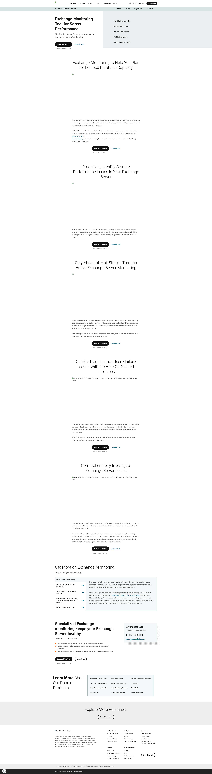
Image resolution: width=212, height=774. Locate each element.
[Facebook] (142, 748)
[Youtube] (152, 748)
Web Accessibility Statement (92, 766)
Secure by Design (112, 756)
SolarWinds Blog (146, 733)
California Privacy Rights (77, 766)
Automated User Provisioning (98, 678)
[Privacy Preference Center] (4, 771)
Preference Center (112, 741)
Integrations (138, 9)
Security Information (113, 758)
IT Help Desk (134, 688)
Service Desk (134, 683)
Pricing (99, 3)
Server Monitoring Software (119, 688)
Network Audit (94, 692)
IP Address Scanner (117, 678)
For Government (128, 756)
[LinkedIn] (155, 748)
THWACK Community (130, 741)
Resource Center (146, 736)
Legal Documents (59, 766)
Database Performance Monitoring (141, 678)
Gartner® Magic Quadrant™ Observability (148, 742)
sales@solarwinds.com (135, 639)
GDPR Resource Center (113, 753)
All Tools (109, 736)
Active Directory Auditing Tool (98, 688)
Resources (149, 9)
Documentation (128, 739)
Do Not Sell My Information (107, 766)
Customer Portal (128, 733)
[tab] (70, 579)
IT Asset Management (137, 692)
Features (118, 9)
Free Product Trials (112, 733)
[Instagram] (145, 748)
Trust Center (110, 750)
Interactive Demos (112, 739)
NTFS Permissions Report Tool (99, 683)
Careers (126, 753)
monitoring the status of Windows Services (126, 595)
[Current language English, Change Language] (133, 3)
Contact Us (141, 3)
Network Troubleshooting (118, 683)
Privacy (67, 766)
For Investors (127, 758)
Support (126, 736)
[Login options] (136, 3)
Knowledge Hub (145, 739)
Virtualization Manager (118, 692)
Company (127, 750)
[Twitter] (149, 748)
